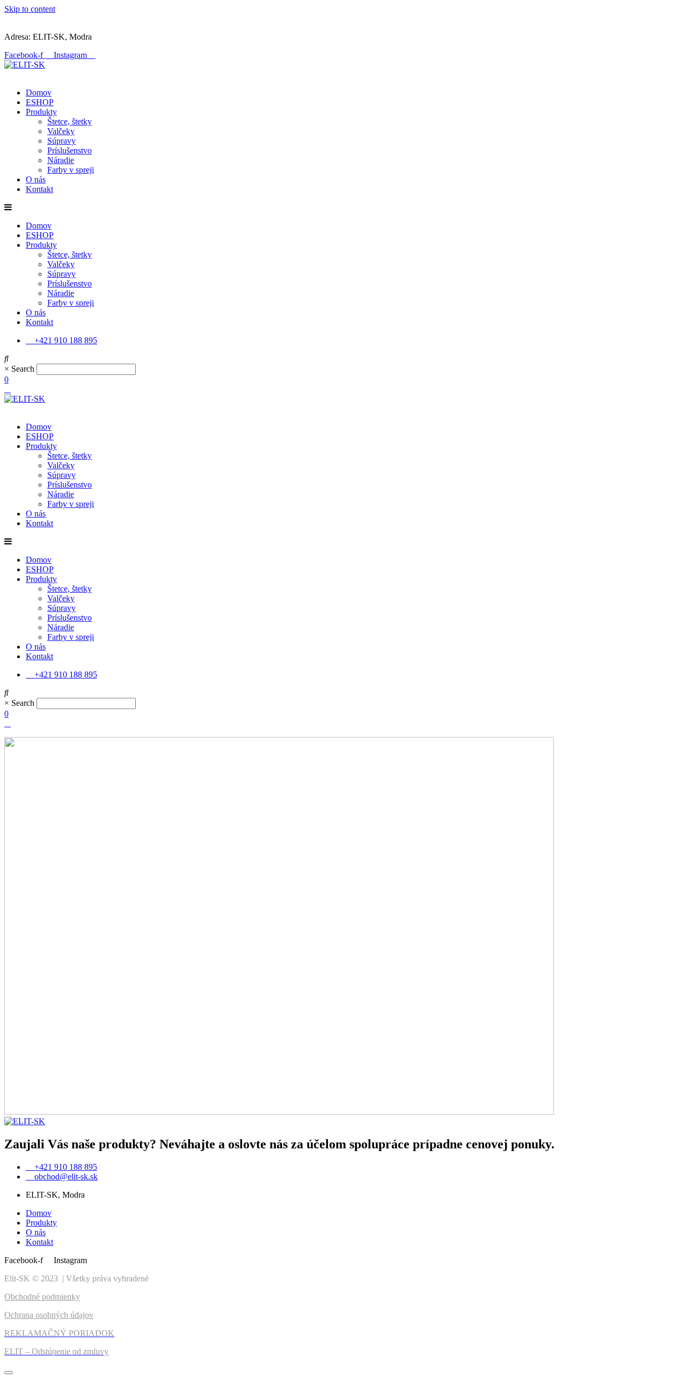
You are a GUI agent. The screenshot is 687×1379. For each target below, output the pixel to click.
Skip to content (29, 8)
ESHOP (40, 102)
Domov (39, 92)
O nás (36, 179)
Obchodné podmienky (42, 1296)
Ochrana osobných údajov (48, 1314)
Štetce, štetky (69, 121)
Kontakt (39, 189)
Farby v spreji (70, 169)
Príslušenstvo (69, 150)
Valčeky (61, 131)
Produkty (41, 111)
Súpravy (61, 140)
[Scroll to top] (8, 1372)
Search (22, 368)
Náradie (60, 160)
